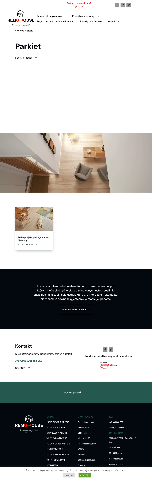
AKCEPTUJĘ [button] (84, 475)
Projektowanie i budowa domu (54, 21)
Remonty (19, 30)
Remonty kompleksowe (50, 16)
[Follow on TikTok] (123, 5)
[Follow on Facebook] (117, 5)
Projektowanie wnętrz (84, 16)
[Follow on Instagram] (128, 5)
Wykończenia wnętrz (28, 245)
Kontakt (112, 21)
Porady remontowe (91, 21)
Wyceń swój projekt (76, 309)
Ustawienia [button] (69, 475)
